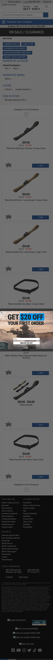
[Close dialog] (2, 313)
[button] (26, 343)
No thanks (26, 347)
